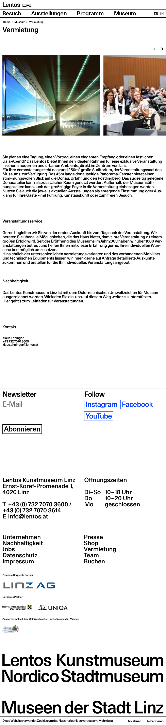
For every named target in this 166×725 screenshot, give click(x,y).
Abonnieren (22, 429)
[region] (83, 95)
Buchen (94, 561)
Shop (91, 543)
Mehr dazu (106, 721)
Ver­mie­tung (36, 22)
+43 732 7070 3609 (15, 341)
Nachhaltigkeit (22, 543)
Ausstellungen (49, 13)
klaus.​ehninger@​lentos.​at (20, 344)
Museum (125, 13)
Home (7, 22)
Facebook (137, 404)
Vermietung (100, 549)
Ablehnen (134, 721)
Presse (93, 537)
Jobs (8, 549)
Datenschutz (19, 555)
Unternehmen (21, 537)
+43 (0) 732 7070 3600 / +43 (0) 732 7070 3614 (36, 507)
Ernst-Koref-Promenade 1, (37, 489)
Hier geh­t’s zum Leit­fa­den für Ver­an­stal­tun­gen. (43, 301)
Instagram (102, 404)
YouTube (99, 416)
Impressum (18, 561)
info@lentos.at (27, 516)
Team (91, 555)
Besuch (11, 13)
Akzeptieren (155, 721)
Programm (90, 13)
